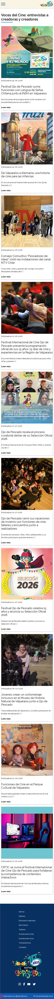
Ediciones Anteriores (27, 920)
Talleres (22, 929)
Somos (21, 912)
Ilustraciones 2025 (26, 934)
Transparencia (25, 943)
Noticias (22, 916)
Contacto (22, 947)
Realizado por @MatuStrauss (15, 996)
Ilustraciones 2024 (26, 938)
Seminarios (23, 925)
